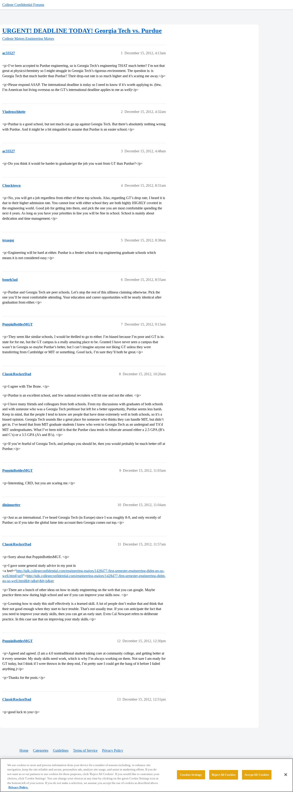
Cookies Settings (191, 774)
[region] (146, 775)
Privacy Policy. (18, 787)
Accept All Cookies (256, 774)
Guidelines (60, 750)
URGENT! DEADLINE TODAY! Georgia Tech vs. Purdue (82, 30)
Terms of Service (85, 750)
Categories (40, 750)
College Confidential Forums (23, 5)
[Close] (286, 775)
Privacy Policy (112, 750)
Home (23, 750)
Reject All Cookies (224, 774)
